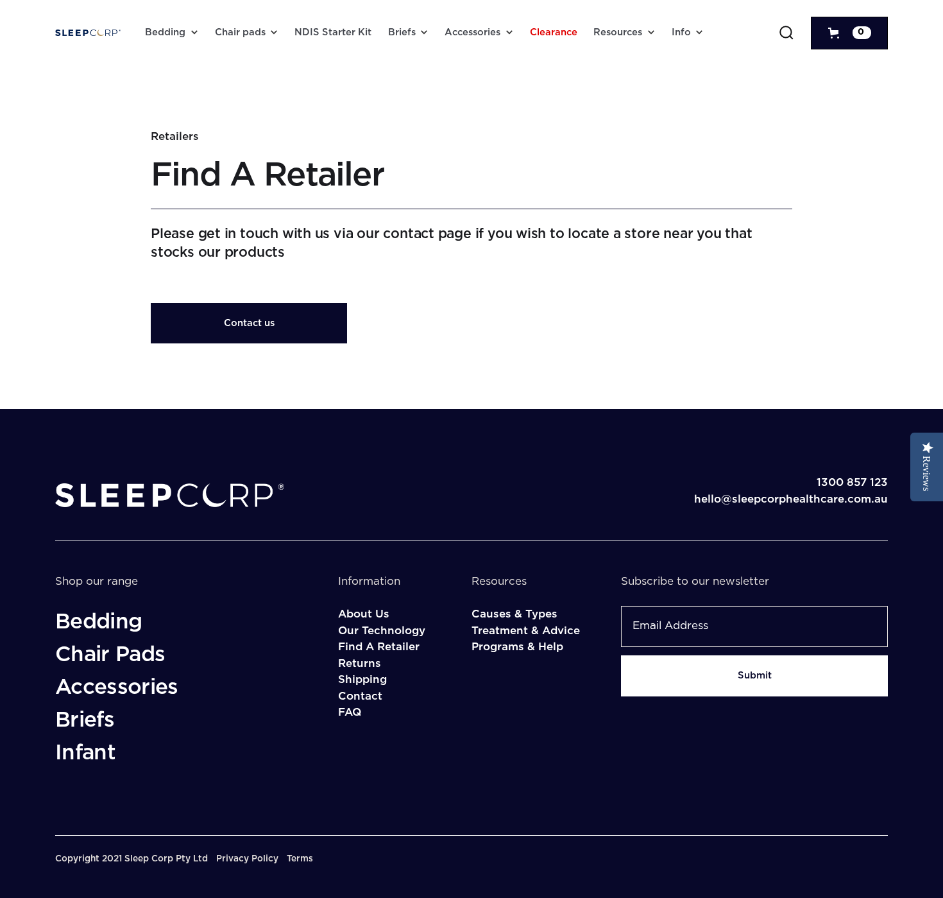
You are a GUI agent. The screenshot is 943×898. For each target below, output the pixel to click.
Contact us (249, 323)
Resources (617, 32)
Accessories (472, 32)
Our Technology (381, 630)
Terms (300, 858)
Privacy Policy (247, 858)
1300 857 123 (852, 482)
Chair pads (240, 32)
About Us (363, 614)
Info (681, 32)
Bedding (165, 32)
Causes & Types (514, 614)
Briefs (402, 32)
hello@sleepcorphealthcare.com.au (791, 499)
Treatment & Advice (525, 630)
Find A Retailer (379, 646)
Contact (360, 696)
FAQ (349, 712)
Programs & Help (517, 646)
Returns (359, 663)
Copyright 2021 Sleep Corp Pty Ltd (131, 858)
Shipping (362, 679)
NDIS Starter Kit (332, 32)
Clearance (553, 32)
